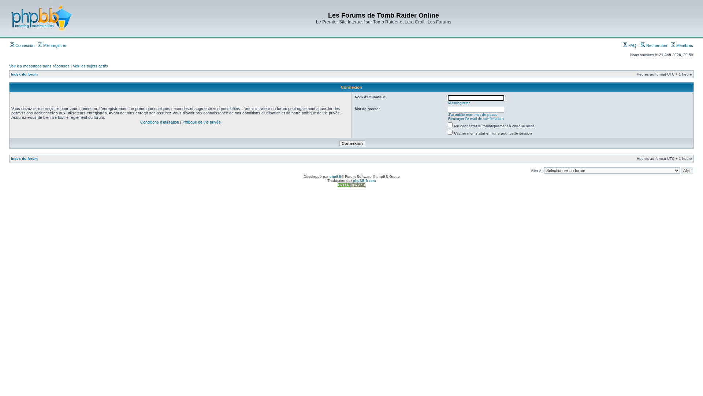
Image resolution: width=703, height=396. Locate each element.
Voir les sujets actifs (90, 66)
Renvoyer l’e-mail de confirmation (476, 119)
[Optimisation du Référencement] (351, 187)
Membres (684, 45)
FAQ (631, 45)
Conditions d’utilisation (159, 122)
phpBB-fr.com (364, 181)
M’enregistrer (54, 45)
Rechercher (656, 45)
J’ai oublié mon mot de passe (473, 115)
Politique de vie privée (201, 122)
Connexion (24, 45)
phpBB (335, 177)
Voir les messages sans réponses (39, 66)
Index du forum (24, 74)
